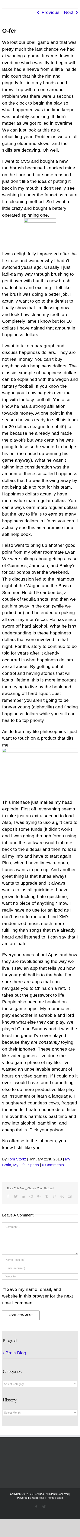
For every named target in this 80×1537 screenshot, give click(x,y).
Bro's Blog (16, 1352)
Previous (51, 12)
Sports (33, 1165)
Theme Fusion (54, 1497)
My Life (19, 1165)
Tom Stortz (17, 1159)
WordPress (38, 1497)
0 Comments (53, 1165)
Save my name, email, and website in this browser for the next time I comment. (37, 1296)
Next (68, 12)
